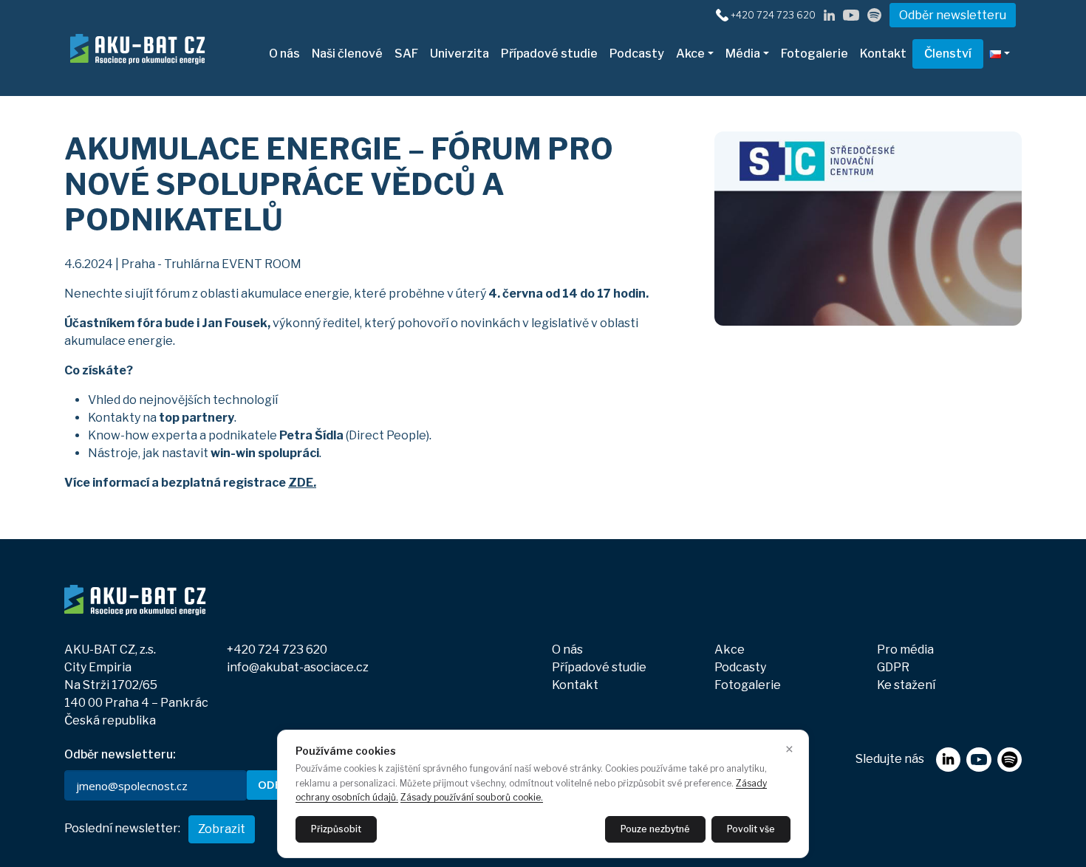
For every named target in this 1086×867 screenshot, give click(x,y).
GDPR (893, 667)
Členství (947, 54)
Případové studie (549, 54)
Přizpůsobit (336, 829)
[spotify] (874, 14)
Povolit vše (751, 829)
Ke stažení (906, 685)
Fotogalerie (814, 54)
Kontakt (883, 54)
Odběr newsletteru (952, 15)
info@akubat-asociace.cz (298, 667)
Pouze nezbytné (655, 829)
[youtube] (851, 14)
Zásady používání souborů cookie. (471, 797)
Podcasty (636, 54)
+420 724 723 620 (773, 15)
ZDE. (302, 483)
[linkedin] (829, 14)
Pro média (905, 649)
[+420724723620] (722, 14)
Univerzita (459, 54)
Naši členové (347, 54)
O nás (284, 54)
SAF (406, 54)
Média (742, 54)
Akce (690, 54)
